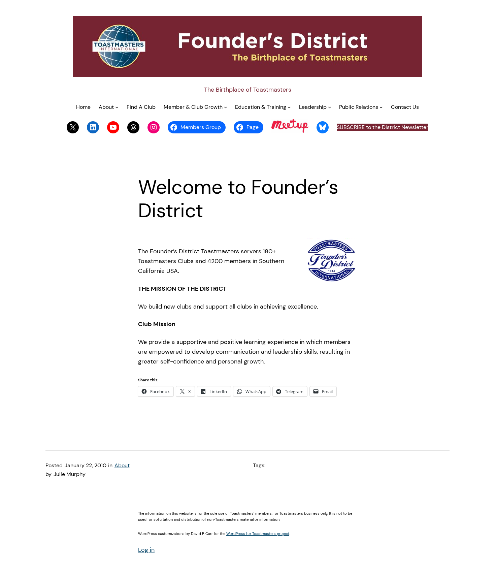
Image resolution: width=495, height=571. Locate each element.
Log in (146, 550)
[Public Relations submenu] (381, 107)
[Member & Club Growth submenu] (225, 107)
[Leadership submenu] (329, 107)
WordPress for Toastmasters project (257, 533)
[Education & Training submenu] (289, 107)
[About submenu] (117, 107)
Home (83, 106)
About (122, 465)
